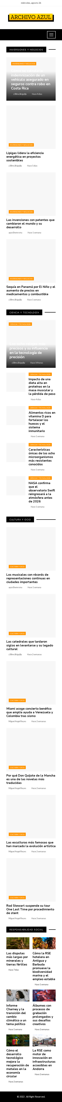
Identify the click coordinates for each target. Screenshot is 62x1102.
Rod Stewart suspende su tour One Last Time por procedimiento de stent (30, 909)
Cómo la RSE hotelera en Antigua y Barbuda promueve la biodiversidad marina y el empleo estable (44, 966)
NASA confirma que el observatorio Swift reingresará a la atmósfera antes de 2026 (42, 492)
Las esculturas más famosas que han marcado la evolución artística (31, 844)
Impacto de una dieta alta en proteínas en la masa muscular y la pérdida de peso (42, 386)
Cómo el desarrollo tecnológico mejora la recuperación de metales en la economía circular (17, 1063)
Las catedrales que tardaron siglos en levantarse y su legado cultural (29, 645)
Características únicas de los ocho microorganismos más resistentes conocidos (42, 457)
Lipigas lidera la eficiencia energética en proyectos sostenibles (25, 156)
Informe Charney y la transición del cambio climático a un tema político (16, 1015)
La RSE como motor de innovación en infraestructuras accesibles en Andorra (44, 1059)
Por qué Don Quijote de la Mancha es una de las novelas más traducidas (30, 779)
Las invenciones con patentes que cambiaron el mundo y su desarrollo (30, 223)
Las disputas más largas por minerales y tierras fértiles (17, 958)
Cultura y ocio (17, 566)
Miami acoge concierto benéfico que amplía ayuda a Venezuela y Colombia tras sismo (29, 712)
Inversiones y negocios (23, 64)
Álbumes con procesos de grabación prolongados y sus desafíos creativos (43, 1015)
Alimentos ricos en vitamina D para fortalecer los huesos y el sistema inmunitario (42, 422)
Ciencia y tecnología (20, 324)
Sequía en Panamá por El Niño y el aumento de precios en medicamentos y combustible (30, 290)
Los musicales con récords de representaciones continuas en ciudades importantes (28, 578)
